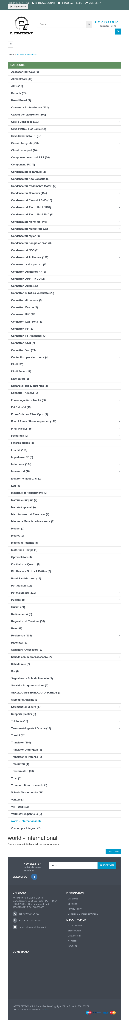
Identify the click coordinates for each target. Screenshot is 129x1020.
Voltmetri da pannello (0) (26, 813)
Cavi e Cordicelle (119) (25, 121)
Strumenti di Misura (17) (26, 706)
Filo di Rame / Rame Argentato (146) (33, 421)
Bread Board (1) (21, 100)
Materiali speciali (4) (23, 507)
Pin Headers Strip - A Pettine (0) (31, 571)
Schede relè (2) (20, 664)
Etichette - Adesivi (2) (24, 392)
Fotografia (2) (19, 435)
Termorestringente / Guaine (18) (31, 728)
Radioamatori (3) (21, 614)
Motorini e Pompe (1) (24, 550)
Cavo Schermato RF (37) (26, 136)
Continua (113, 851)
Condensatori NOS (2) (25, 250)
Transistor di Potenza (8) (26, 756)
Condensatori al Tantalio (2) (28, 171)
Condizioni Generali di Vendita (83, 914)
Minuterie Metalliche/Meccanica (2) (32, 521)
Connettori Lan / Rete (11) (27, 321)
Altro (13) (17, 86)
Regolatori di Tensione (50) (28, 621)
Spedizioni (73, 903)
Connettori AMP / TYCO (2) (28, 278)
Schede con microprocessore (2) (31, 657)
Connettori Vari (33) (23, 350)
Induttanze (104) (21, 464)
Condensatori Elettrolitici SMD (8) (32, 214)
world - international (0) (26, 821)
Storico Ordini (74, 930)
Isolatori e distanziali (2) (26, 478)
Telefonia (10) (19, 721)
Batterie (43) (19, 93)
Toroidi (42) (18, 735)
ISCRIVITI (108, 865)
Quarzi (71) (18, 607)
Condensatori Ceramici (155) (29, 193)
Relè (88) (16, 628)
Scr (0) (15, 671)
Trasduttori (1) (20, 764)
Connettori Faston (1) (24, 307)
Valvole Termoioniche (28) (27, 792)
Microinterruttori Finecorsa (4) (30, 514)
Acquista (95, 3)
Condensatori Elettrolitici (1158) (31, 207)
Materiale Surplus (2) (24, 500)
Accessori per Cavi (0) (25, 71)
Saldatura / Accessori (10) (27, 649)
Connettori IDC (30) (23, 314)
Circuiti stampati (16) (24, 150)
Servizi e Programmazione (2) (29, 685)
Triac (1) (16, 778)
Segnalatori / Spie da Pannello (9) (32, 678)
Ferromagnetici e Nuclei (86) (29, 400)
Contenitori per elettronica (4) (29, 357)
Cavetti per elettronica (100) (28, 114)
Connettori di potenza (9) (26, 300)
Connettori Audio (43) (24, 285)
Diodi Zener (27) (21, 371)
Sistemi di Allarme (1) (24, 699)
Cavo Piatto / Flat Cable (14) (28, 128)
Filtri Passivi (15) (21, 428)
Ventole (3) (18, 799)
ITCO (47, 1009)
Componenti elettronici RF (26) (30, 157)
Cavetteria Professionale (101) (30, 107)
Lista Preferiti (74, 935)
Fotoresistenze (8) (22, 442)
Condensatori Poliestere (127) (29, 257)
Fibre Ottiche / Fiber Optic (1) (29, 414)
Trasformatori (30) (22, 771)
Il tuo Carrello (72, 3)
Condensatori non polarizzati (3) (31, 243)
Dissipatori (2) (20, 378)
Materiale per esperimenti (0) (29, 492)
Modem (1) (17, 528)
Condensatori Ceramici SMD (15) (31, 200)
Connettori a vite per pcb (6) (28, 264)
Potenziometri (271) (23, 592)
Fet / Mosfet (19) (21, 407)
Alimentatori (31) (21, 79)
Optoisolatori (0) (21, 557)
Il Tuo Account (75, 925)
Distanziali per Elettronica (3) (29, 385)
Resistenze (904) (21, 635)
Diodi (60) (17, 364)
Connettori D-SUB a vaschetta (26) (32, 293)
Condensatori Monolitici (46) (29, 221)
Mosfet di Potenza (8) (24, 542)
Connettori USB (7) (23, 342)
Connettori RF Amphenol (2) (28, 335)
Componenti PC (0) (23, 164)
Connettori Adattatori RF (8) (28, 271)
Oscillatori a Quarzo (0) (25, 564)
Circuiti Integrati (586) (25, 143)
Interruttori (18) (21, 471)
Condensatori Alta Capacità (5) (30, 178)
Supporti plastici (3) (23, 714)
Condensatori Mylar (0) (25, 235)
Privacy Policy (74, 908)
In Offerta (72, 946)
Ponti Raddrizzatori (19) (26, 578)
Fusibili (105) (19, 450)
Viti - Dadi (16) (20, 806)
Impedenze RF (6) (22, 457)
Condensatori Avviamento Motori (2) (33, 186)
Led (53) (16, 485)
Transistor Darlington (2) (26, 749)
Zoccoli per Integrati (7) (26, 828)
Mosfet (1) (17, 535)
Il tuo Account (45, 3)
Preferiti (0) (21, 3)
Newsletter (73, 940)
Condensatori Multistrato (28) (29, 228)
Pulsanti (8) (18, 599)
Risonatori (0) (19, 642)
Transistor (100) (21, 742)
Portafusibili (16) (21, 585)
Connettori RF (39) (22, 328)
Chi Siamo (73, 898)
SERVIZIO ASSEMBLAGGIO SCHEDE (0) (36, 692)
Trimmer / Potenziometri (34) (29, 785)
